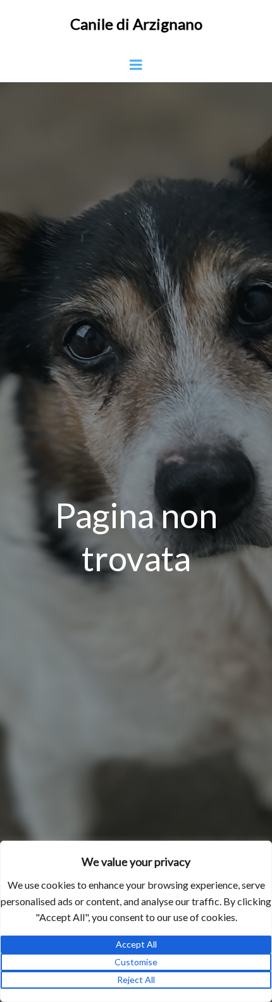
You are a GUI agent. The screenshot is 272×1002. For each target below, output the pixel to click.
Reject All (136, 979)
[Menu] (136, 65)
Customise (136, 961)
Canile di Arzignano (136, 24)
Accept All (136, 944)
